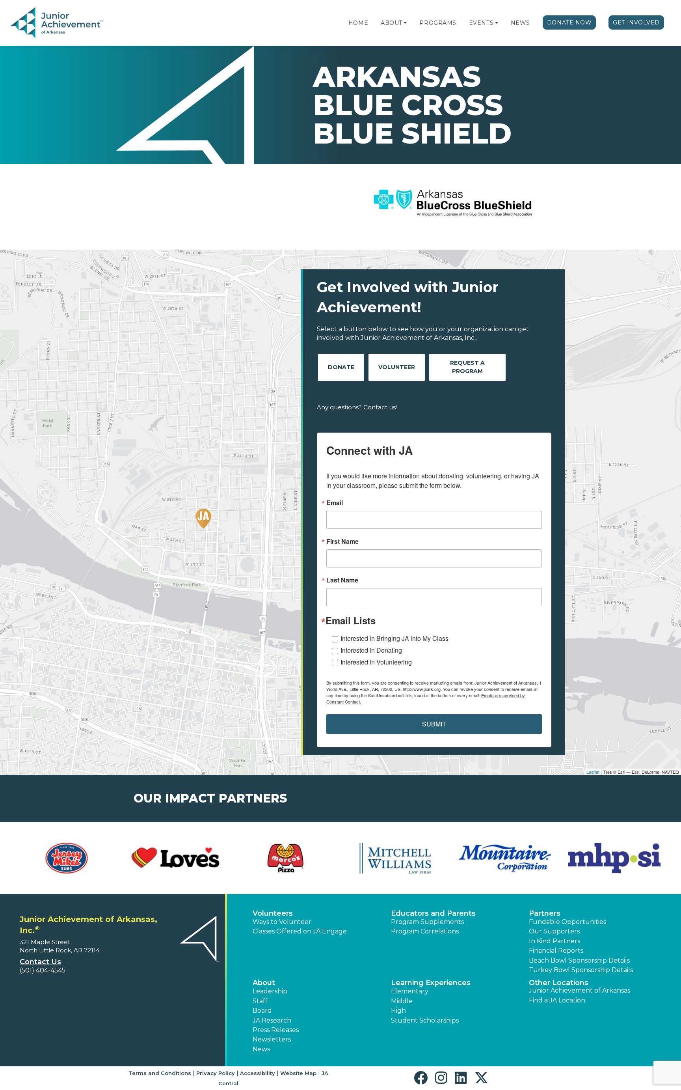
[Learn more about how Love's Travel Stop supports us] (176, 858)
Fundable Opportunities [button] (567, 922)
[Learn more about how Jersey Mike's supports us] (66, 858)
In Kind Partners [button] (554, 941)
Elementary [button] (409, 991)
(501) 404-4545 (42, 970)
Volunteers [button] (273, 913)
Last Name (342, 580)
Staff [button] (260, 1001)
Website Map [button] (298, 1073)
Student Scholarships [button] (425, 1020)
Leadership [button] (270, 991)
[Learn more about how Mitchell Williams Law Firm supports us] (395, 858)
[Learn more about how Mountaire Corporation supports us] (505, 858)
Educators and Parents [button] (433, 913)
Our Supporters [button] (554, 931)
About (391, 22)
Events (481, 22)
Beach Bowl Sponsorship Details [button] (579, 960)
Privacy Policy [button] (215, 1073)
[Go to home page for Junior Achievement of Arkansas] (57, 23)
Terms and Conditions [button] (159, 1073)
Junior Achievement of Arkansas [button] (579, 990)
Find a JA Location (557, 1000)
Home (358, 22)
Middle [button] (402, 1001)
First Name (342, 541)
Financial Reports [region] (556, 950)
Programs (437, 22)
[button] (405, 22)
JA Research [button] (272, 1020)
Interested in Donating (371, 650)
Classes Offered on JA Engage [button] (300, 931)
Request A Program (467, 367)
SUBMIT (434, 723)
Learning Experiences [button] (431, 982)
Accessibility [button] (257, 1073)
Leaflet (592, 772)
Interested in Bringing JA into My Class (394, 638)
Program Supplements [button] (427, 922)
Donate (341, 367)
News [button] (261, 1049)
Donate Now (569, 22)
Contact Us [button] (40, 961)
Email (334, 503)
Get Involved (636, 22)
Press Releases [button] (276, 1030)
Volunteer (396, 367)
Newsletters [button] (272, 1039)
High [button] (398, 1010)
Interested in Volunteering (376, 661)
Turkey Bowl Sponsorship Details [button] (581, 970)
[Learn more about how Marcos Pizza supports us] (286, 858)
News (520, 22)
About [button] (264, 982)
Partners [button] (544, 913)
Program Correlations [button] (425, 931)
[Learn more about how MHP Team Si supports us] (614, 858)
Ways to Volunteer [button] (282, 922)
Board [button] (262, 1010)
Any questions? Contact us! (357, 407)
